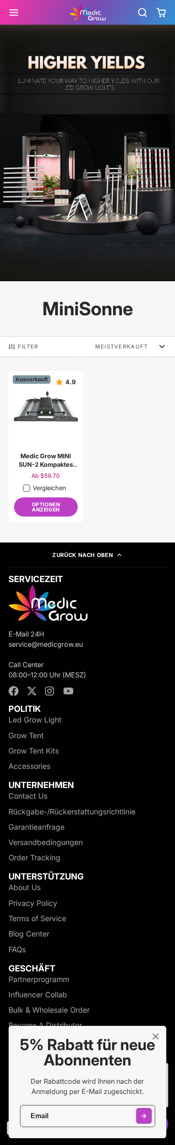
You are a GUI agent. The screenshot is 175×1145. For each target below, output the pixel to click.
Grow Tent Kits (33, 750)
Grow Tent (26, 735)
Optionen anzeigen (46, 507)
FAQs (17, 949)
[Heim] (88, 12)
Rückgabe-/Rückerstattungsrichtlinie (71, 811)
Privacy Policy (32, 903)
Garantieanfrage (36, 826)
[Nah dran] (155, 1036)
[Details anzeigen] (48, 602)
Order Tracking (34, 857)
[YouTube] (68, 691)
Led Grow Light (35, 719)
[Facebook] (13, 691)
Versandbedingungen (45, 842)
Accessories (29, 766)
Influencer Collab (37, 994)
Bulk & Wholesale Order (49, 1009)
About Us (24, 887)
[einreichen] (144, 1116)
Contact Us (28, 795)
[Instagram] (50, 691)
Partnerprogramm (38, 979)
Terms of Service (37, 918)
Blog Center (28, 933)
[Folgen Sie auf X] (32, 691)
